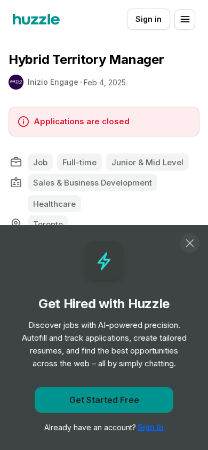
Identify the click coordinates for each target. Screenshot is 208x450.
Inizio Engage (53, 81)
